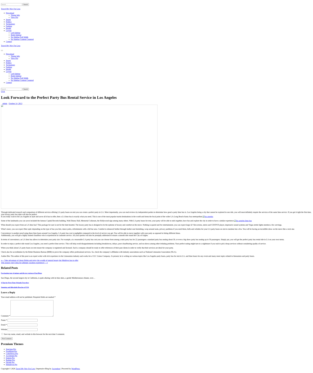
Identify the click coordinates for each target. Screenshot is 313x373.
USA (3, 92)
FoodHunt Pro (11, 351)
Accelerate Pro (11, 356)
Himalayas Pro (11, 364)
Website (4, 329)
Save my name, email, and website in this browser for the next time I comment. (34, 334)
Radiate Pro (10, 360)
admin (4, 103)
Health (8, 28)
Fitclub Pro (10, 362)
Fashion (9, 26)
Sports (8, 20)
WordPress (75, 369)
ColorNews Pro (12, 354)
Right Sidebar (16, 35)
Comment (5, 316)
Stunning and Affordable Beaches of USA (15, 287)
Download (10, 13)
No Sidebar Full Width (19, 37)
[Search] (1, 2)
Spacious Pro (11, 349)
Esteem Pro (10, 358)
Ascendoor (56, 369)
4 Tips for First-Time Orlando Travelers (15, 283)
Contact (9, 41)
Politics (8, 22)
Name (4, 320)
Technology (10, 24)
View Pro (14, 17)
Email (4, 325)
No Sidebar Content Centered (22, 39)
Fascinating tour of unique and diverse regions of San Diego (21, 273)
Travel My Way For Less (10, 9)
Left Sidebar (15, 33)
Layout (8, 31)
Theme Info (15, 15)
